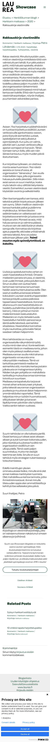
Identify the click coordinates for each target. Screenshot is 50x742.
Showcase (26, 7)
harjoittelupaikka (10, 50)
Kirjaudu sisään (25, 690)
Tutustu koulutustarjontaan (25, 569)
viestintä (34, 50)
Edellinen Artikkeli (25, 580)
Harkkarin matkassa (22, 43)
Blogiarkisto (25, 678)
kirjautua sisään (25, 652)
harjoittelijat (32, 47)
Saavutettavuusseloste (25, 684)
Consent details (8, 722)
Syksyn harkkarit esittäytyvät (21, 612)
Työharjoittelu (23, 50)
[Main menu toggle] (44, 7)
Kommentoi (7, 43)
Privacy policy (29, 722)
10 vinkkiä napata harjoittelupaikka (24, 627)
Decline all (25, 734)
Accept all (25, 729)
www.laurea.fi (25, 687)
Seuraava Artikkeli (25, 587)
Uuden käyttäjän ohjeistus (25, 681)
